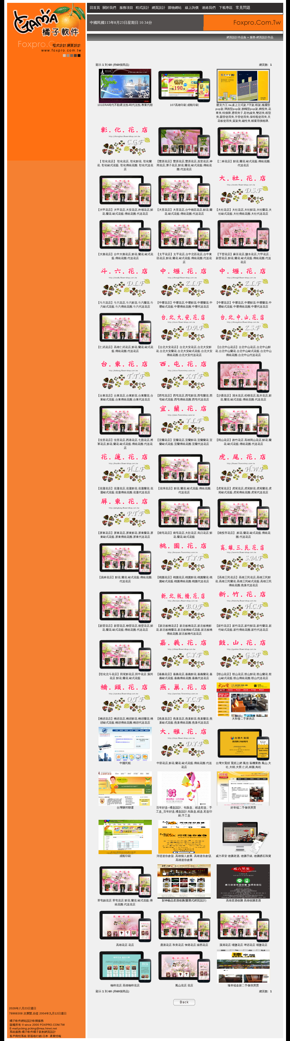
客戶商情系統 (18, 1036)
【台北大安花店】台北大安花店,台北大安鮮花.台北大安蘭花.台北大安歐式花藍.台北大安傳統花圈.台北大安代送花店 (184, 351)
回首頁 (95, 8)
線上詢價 (192, 8)
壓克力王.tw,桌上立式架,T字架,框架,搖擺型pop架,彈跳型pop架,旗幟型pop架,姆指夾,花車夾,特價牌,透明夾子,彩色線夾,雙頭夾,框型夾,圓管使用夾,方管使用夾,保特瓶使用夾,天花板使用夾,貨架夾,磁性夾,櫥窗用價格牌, (243, 112)
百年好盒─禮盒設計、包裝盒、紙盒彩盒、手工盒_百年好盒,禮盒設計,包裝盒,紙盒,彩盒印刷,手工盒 (184, 811)
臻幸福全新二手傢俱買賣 (243, 985)
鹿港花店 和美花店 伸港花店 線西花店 (184, 944)
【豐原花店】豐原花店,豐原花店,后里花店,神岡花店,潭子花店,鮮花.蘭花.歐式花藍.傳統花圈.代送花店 (184, 165)
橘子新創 (38, 1031)
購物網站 (175, 8)
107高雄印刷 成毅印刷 (184, 104)
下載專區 (226, 8)
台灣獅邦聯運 (125, 807)
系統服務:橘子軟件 (21, 1031)
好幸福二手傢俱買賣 (243, 807)
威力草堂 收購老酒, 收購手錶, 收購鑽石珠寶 (243, 855)
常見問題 (243, 7)
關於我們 (110, 8)
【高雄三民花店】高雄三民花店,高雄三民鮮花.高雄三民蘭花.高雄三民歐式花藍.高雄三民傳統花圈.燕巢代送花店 (243, 581)
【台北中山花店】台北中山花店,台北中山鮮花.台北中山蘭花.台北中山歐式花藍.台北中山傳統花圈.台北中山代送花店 (243, 351)
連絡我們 (209, 8)
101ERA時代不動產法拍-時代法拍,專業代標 (125, 104)
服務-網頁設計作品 (261, 37)
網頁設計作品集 (236, 37)
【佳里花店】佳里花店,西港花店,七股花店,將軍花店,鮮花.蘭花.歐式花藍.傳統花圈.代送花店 (125, 443)
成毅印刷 (125, 855)
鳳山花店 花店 (184, 985)
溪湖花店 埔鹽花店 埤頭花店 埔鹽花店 (243, 944)
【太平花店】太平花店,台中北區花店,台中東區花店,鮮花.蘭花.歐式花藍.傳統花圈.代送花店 (184, 258)
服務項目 (126, 8)
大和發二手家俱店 (243, 718)
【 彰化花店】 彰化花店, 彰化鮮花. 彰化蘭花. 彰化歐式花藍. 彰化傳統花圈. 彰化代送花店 (125, 165)
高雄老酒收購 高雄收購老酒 (243, 900)
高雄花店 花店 (125, 944)
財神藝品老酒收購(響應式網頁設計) (184, 900)
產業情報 (55, 1036)
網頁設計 (158, 8)
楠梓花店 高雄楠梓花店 (125, 985)
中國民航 (125, 763)
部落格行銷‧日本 (37, 1036)
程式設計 (142, 8)
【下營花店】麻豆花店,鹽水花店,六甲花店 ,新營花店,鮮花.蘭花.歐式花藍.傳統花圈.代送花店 (243, 258)
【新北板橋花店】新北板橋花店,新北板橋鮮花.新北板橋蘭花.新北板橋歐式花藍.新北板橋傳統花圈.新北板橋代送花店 (184, 629)
